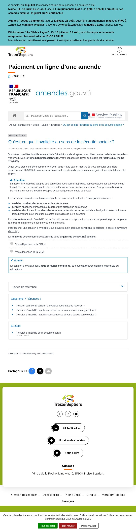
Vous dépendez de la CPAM (30, 244)
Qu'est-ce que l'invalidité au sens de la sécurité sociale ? (93, 124)
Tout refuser (68, 525)
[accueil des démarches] (14, 115)
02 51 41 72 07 (72, 427)
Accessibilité (51, 494)
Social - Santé (40, 124)
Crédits (91, 494)
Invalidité (56, 124)
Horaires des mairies (72, 440)
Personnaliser (88, 525)
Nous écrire (72, 453)
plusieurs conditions (81, 227)
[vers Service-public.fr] (104, 116)
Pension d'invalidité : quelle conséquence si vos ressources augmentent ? (56, 310)
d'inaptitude (79, 183)
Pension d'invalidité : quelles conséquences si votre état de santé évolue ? (56, 314)
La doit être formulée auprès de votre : (52, 236)
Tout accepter (47, 525)
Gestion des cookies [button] (24, 494)
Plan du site (73, 494)
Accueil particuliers (20, 124)
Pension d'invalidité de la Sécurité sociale (39, 332)
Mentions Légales (113, 494)
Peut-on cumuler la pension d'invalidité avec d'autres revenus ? (51, 305)
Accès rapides (119, 55)
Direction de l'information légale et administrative (32, 354)
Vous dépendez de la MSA (29, 251)
